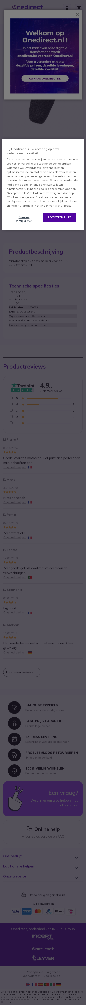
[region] (43, 184)
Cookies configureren (24, 219)
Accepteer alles (59, 217)
